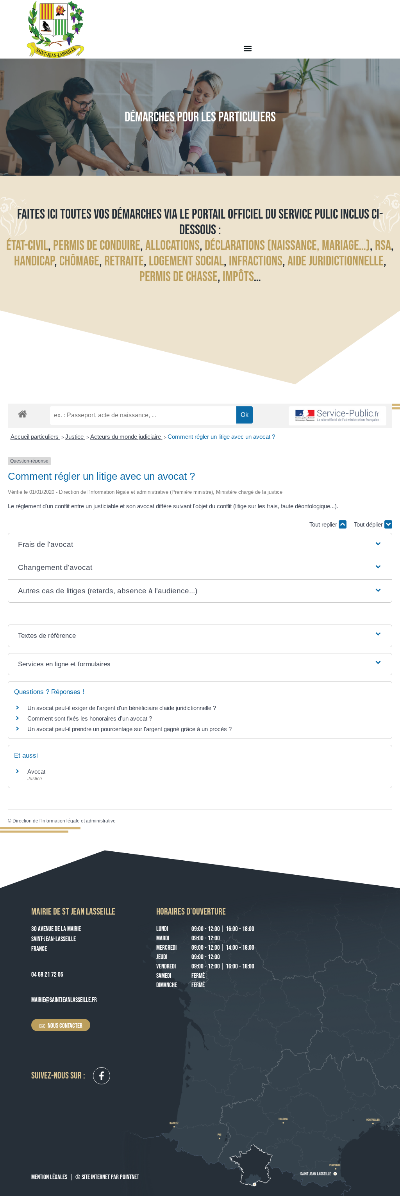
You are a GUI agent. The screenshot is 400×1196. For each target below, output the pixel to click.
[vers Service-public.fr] (337, 415)
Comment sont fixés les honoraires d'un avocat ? (89, 718)
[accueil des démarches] (22, 413)
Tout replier (324, 524)
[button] (247, 48)
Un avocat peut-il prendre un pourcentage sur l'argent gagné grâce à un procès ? (129, 729)
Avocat (36, 771)
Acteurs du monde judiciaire (126, 436)
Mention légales (49, 1177)
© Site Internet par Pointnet (107, 1177)
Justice (75, 436)
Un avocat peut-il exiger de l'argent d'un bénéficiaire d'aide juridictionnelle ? (121, 708)
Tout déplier (369, 524)
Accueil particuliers (35, 436)
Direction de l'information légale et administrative (64, 821)
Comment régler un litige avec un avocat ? (221, 436)
